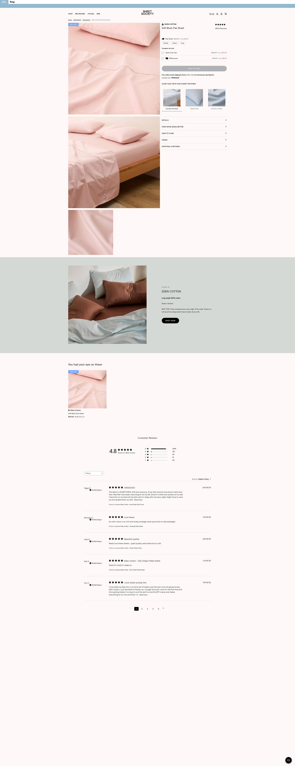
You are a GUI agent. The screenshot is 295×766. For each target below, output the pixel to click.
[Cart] (225, 14)
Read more (138, 500)
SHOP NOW (170, 321)
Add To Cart (194, 68)
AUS (212, 14)
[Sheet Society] (147, 12)
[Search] (217, 14)
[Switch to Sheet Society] (4, 2)
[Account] (221, 14)
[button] (194, 120)
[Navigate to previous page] (131, 608)
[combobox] (94, 473)
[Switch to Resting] (12, 2)
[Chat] (288, 761)
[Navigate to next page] (164, 608)
